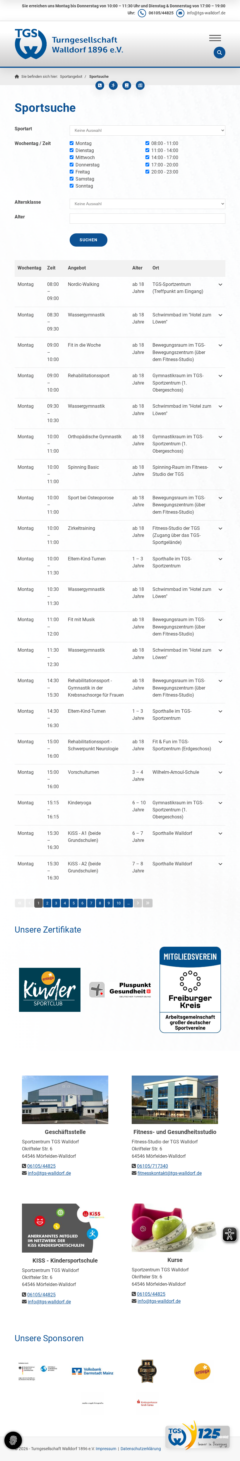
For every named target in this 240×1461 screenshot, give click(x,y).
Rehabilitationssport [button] (88, 375)
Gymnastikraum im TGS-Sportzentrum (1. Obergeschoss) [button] (177, 383)
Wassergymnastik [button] (86, 315)
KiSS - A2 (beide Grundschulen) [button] (84, 867)
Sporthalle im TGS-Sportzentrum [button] (171, 562)
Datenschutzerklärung (141, 1448)
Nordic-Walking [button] (83, 284)
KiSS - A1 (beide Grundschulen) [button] (84, 836)
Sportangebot (71, 76)
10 (118, 903)
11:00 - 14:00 (164, 150)
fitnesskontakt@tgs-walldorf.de (170, 1173)
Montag (84, 143)
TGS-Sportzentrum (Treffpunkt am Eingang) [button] (177, 288)
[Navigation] (215, 38)
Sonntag (84, 186)
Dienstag (85, 150)
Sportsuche (99, 76)
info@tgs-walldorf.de (206, 13)
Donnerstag (88, 165)
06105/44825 (161, 13)
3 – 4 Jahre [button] (138, 775)
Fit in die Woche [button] (84, 345)
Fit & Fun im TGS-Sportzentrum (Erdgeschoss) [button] (181, 745)
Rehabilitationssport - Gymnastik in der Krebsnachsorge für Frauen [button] (96, 688)
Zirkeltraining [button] (81, 528)
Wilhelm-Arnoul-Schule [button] (175, 772)
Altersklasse (28, 202)
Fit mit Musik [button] (81, 619)
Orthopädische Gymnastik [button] (94, 436)
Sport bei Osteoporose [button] (91, 498)
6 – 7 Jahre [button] (138, 836)
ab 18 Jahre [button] (138, 288)
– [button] (53, 291)
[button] (220, 292)
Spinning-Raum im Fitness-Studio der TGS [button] (180, 470)
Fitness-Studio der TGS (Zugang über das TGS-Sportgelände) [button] (176, 535)
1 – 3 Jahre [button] (138, 562)
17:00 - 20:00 (164, 165)
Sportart (23, 129)
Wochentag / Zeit (33, 143)
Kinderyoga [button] (79, 803)
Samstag (85, 179)
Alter (20, 217)
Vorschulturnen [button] (83, 772)
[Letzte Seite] (148, 903)
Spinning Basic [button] (83, 467)
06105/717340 (152, 1166)
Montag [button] (26, 284)
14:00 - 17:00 (164, 157)
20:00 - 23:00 (164, 172)
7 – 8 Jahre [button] (138, 867)
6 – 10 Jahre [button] (139, 806)
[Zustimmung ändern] (13, 1440)
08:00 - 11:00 (164, 143)
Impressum (106, 1448)
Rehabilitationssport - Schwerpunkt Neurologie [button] (93, 745)
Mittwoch (85, 157)
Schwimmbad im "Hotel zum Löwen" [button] (181, 318)
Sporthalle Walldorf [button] (172, 833)
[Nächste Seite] (137, 903)
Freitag (83, 172)
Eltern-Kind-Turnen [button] (87, 559)
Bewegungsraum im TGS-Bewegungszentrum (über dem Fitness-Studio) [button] (178, 352)
